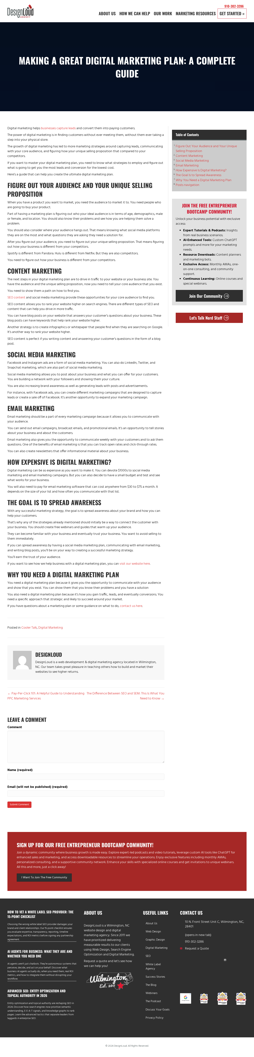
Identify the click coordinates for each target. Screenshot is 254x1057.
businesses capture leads (58, 128)
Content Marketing (189, 156)
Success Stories (155, 977)
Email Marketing (187, 165)
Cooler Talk (29, 627)
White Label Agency (153, 966)
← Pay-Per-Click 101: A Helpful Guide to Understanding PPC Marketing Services (45, 696)
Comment (14, 727)
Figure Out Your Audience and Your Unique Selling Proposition (206, 149)
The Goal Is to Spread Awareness (198, 175)
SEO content (16, 297)
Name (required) (20, 770)
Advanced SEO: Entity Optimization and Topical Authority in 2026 (36, 993)
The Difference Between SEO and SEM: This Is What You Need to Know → (125, 696)
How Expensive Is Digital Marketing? (201, 170)
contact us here (131, 606)
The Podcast (153, 1001)
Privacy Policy (154, 1017)
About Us (151, 923)
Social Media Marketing (192, 160)
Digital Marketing (50, 627)
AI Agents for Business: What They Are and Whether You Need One (39, 953)
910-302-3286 (234, 6)
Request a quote (95, 961)
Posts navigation (187, 185)
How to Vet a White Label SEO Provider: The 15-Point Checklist (40, 914)
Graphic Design (155, 939)
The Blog (151, 985)
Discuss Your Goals (158, 1009)
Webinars (151, 993)
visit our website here (135, 564)
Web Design (100, 949)
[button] (183, 960)
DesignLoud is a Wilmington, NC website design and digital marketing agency (106, 930)
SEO (148, 956)
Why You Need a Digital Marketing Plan (204, 180)
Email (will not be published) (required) (37, 787)
